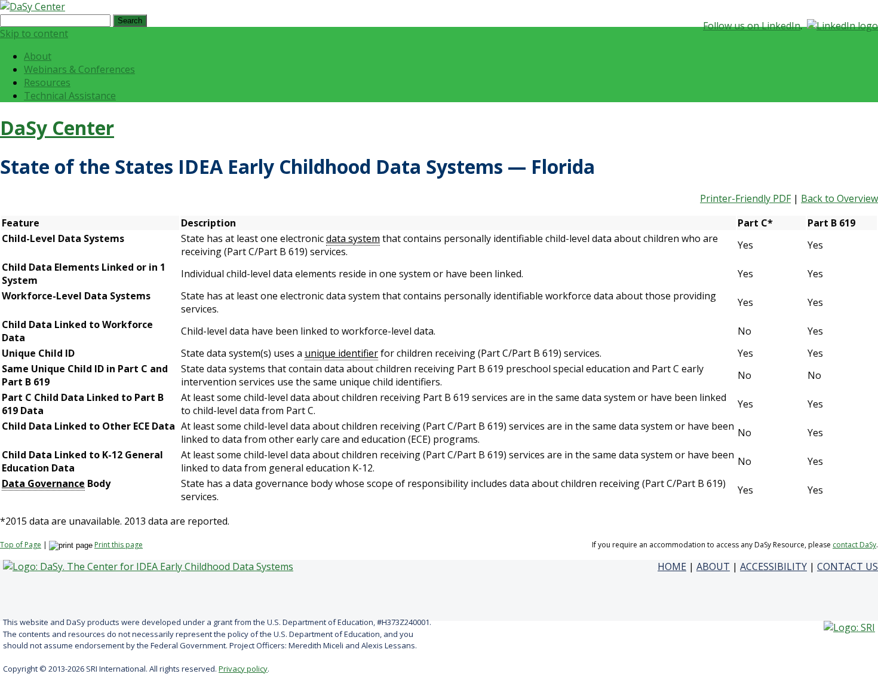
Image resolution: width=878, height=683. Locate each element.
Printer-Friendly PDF (745, 198)
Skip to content (34, 33)
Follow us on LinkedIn (751, 25)
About (37, 56)
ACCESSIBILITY (773, 566)
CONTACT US (847, 566)
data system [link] (353, 238)
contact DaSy (854, 545)
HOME (672, 566)
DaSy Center (57, 127)
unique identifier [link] (341, 353)
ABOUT (713, 566)
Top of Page (20, 545)
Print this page (118, 545)
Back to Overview (839, 198)
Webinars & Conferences (79, 69)
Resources (47, 82)
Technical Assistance (70, 95)
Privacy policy (243, 668)
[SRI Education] (849, 627)
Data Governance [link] (43, 483)
